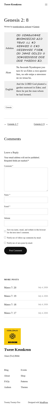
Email (7, 206)
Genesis (36, 27)
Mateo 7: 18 (10, 304)
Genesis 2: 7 (12, 124)
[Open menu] (46, 4)
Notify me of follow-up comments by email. (24, 238)
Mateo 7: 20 (10, 287)
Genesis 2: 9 (39, 124)
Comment (8, 166)
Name (7, 195)
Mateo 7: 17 (10, 313)
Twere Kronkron (12, 4)
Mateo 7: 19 (10, 296)
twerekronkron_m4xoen (22, 27)
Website (7, 218)
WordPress (44, 402)
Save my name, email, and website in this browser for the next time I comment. (26, 231)
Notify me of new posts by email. (20, 243)
